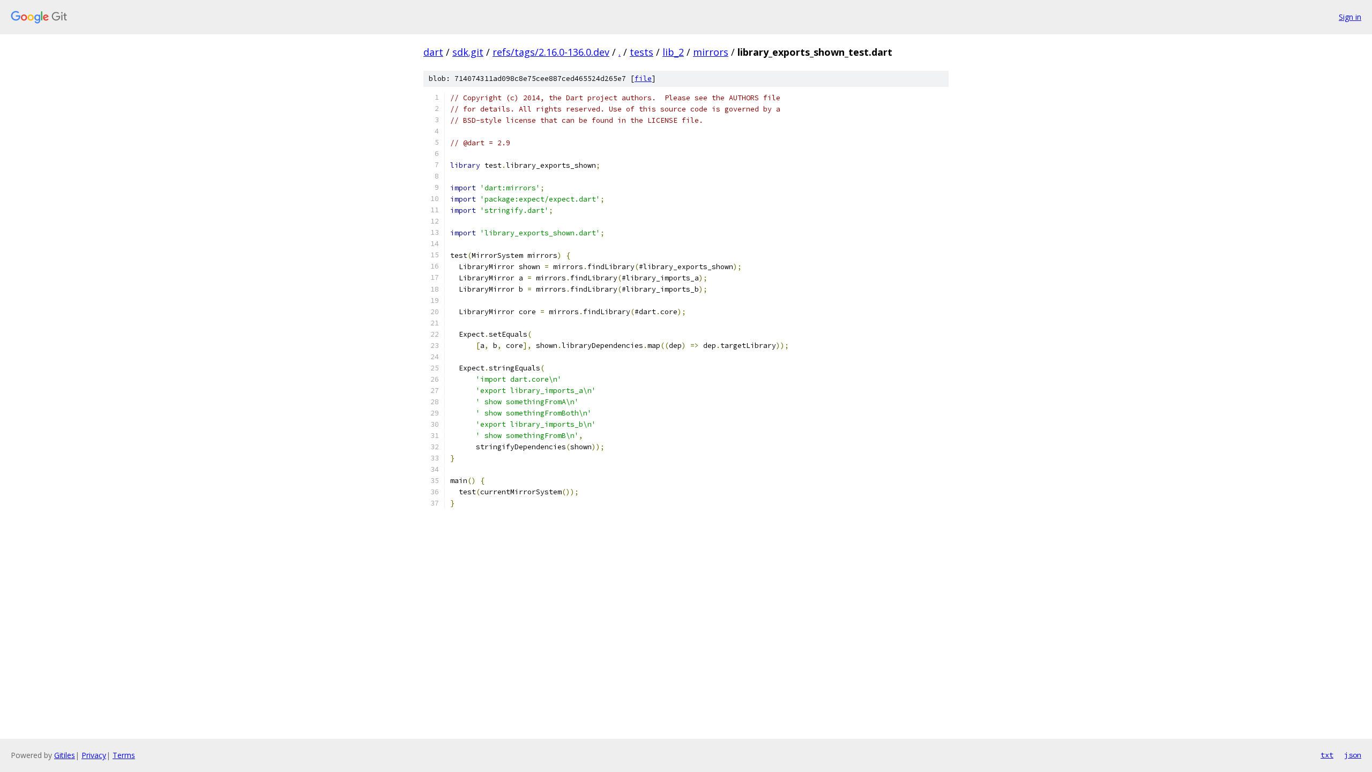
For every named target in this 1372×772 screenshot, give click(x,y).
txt (1327, 755)
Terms (124, 755)
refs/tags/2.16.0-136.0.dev (551, 52)
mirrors (710, 52)
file (643, 78)
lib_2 (673, 52)
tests (641, 52)
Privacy (93, 755)
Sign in (1350, 17)
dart (433, 52)
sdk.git (467, 52)
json (1352, 755)
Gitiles (64, 755)
